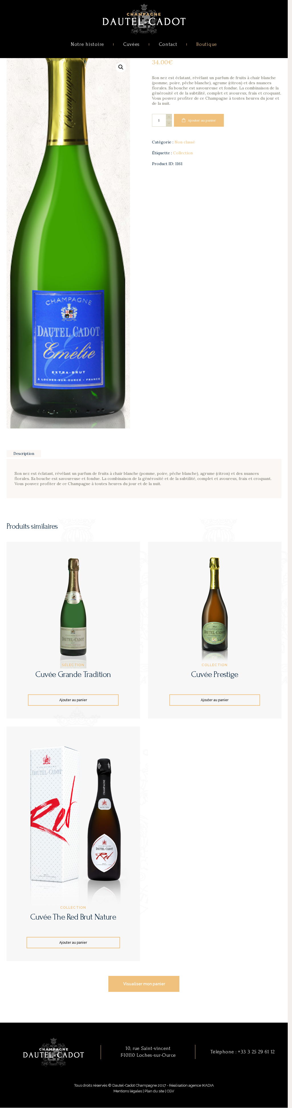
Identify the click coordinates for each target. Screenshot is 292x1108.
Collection (183, 152)
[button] (121, 67)
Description (23, 453)
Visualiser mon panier (144, 984)
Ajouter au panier (202, 120)
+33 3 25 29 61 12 (256, 1051)
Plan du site (154, 1091)
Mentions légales (127, 1091)
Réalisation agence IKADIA (191, 1085)
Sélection (73, 665)
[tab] (24, 453)
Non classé (185, 142)
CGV (170, 1091)
